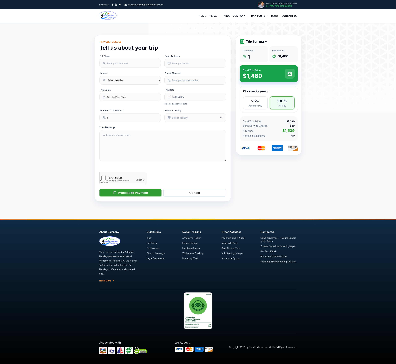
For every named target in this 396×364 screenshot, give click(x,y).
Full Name (104, 56)
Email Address (172, 56)
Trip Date (169, 90)
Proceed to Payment (133, 193)
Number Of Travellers (111, 110)
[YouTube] (116, 4)
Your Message (107, 127)
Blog (149, 238)
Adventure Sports (230, 258)
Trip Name (105, 90)
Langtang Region (191, 248)
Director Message (156, 253)
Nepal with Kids (229, 243)
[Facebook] (112, 4)
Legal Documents (155, 258)
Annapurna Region (191, 238)
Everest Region (190, 243)
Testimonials (153, 248)
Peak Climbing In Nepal (233, 238)
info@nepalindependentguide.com (278, 261)
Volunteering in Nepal (232, 253)
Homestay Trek (190, 258)
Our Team (152, 243)
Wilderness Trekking (193, 253)
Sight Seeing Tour (231, 248)
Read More (105, 280)
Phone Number (172, 73)
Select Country (172, 110)
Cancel (194, 193)
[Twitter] (120, 4)
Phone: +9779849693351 (273, 256)
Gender (103, 73)
